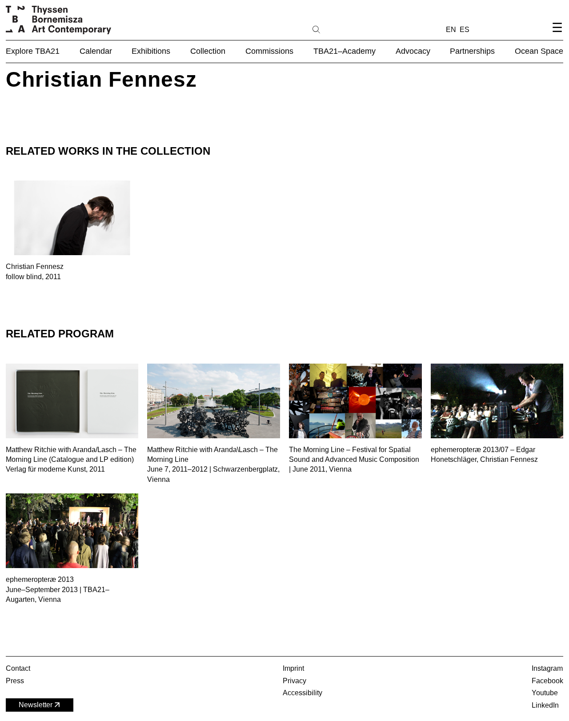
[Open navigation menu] (557, 35)
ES (464, 29)
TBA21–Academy (344, 51)
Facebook (547, 681)
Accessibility (302, 693)
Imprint (293, 668)
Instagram (547, 668)
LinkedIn (545, 705)
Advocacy (413, 51)
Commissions (269, 51)
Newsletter (35, 705)
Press (15, 681)
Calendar (96, 51)
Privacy (294, 681)
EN (451, 29)
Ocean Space (539, 51)
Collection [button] (207, 51)
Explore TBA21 (33, 51)
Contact (18, 668)
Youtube (545, 693)
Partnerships (472, 51)
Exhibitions (151, 51)
